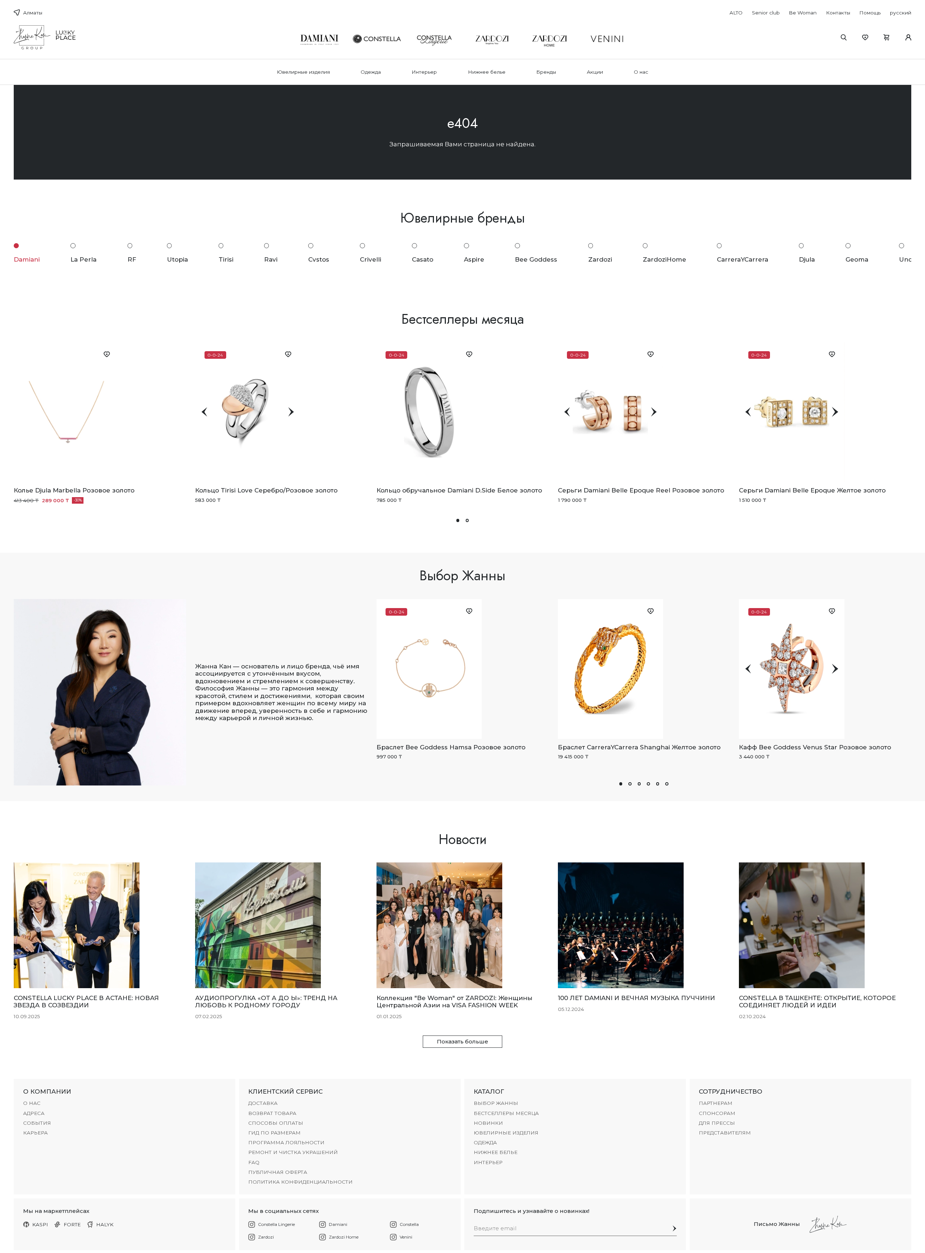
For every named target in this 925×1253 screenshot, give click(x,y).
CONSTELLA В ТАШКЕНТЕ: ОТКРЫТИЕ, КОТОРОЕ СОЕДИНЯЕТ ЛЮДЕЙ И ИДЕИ (817, 1001)
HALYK (104, 1224)
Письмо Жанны (777, 1223)
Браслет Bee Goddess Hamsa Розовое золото (451, 747)
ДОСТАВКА (263, 1103)
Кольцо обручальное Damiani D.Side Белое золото (459, 490)
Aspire (474, 259)
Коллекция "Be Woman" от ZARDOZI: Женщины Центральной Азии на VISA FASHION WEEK (454, 1001)
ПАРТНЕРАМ (715, 1103)
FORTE (72, 1224)
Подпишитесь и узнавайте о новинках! (531, 1210)
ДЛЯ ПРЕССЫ (717, 1123)
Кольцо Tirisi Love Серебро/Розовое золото (266, 490)
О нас (641, 72)
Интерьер (424, 72)
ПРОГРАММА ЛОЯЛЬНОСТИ (286, 1142)
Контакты (838, 13)
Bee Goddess (536, 259)
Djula (807, 259)
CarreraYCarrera (742, 259)
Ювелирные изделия (303, 72)
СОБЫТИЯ (37, 1123)
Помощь (870, 13)
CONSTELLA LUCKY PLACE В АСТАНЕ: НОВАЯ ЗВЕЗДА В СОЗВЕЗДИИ (86, 1001)
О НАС (31, 1103)
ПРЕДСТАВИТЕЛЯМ (725, 1133)
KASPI (40, 1224)
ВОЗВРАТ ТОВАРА (272, 1113)
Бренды (546, 72)
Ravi (271, 259)
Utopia (177, 259)
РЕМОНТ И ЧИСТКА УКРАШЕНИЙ (293, 1152)
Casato (422, 259)
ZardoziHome (664, 259)
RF (132, 259)
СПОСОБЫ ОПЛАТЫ (275, 1123)
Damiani (27, 259)
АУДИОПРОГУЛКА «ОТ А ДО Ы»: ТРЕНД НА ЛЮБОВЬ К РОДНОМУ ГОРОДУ (266, 1001)
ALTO (736, 13)
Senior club (766, 13)
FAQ (253, 1162)
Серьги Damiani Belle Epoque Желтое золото (812, 490)
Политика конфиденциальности (300, 1182)
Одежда (371, 72)
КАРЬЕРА (35, 1133)
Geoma (857, 259)
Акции (595, 72)
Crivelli (370, 259)
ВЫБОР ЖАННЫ (496, 1103)
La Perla (83, 259)
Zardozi (600, 259)
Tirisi (226, 259)
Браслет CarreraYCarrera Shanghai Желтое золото (639, 747)
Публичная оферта (277, 1172)
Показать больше (462, 1041)
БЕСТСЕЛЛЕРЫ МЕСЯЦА (506, 1113)
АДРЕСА (33, 1113)
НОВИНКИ (488, 1123)
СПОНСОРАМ (717, 1113)
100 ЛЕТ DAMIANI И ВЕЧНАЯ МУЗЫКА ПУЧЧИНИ (636, 998)
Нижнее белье (486, 72)
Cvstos (318, 259)
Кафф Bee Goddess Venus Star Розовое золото (815, 747)
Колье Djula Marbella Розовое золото (74, 490)
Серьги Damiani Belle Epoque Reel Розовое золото (641, 490)
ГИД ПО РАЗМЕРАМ (274, 1133)
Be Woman (803, 13)
